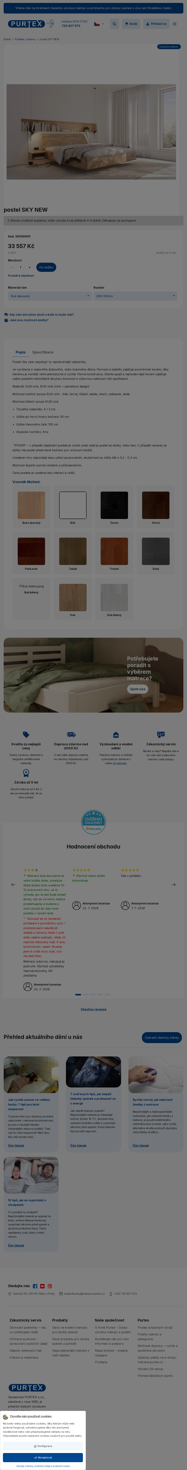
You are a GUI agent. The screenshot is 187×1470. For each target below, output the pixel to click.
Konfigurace (43, 1446)
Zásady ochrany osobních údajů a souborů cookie (43, 1466)
